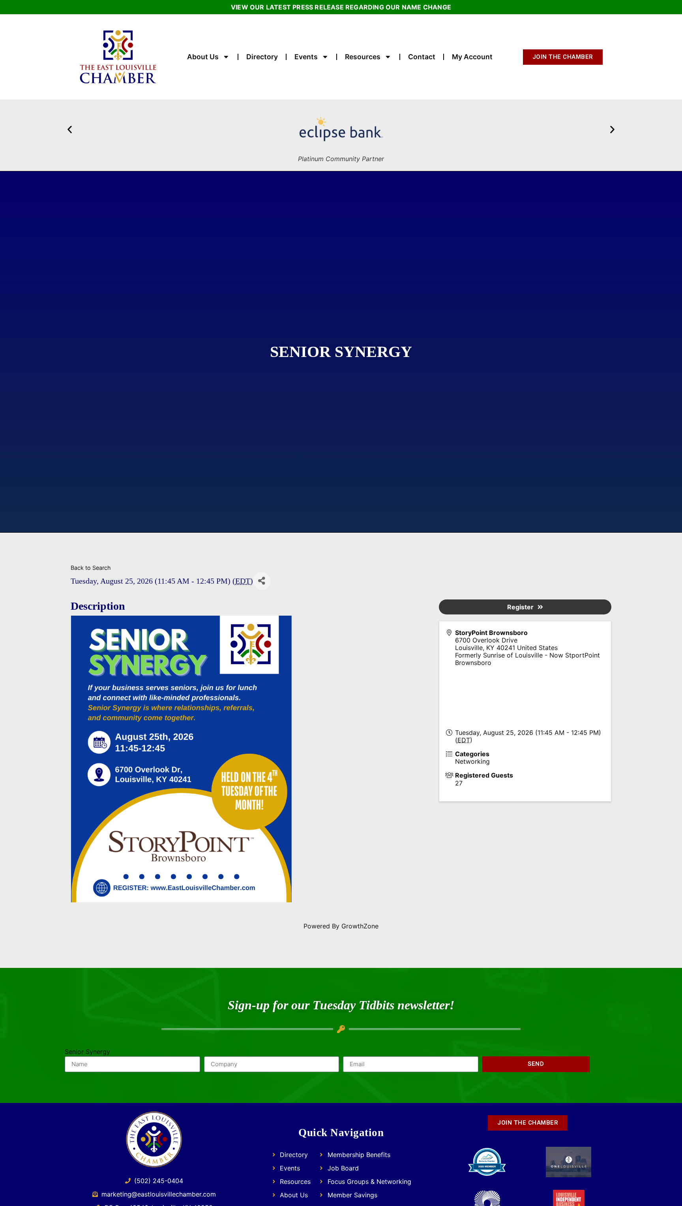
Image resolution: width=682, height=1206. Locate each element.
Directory (262, 57)
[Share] (262, 581)
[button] (70, 129)
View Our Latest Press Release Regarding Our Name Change (341, 7)
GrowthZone (359, 926)
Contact (421, 57)
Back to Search (91, 567)
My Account (472, 57)
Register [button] (520, 607)
